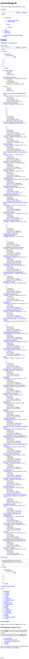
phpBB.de (16, 647)
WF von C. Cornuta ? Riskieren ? (11, 453)
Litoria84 (8, 524)
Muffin (7, 386)
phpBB (8, 646)
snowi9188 (8, 471)
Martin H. (18, 149)
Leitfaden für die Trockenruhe (11, 102)
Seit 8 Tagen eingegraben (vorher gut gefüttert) (15, 385)
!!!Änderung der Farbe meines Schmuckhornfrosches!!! (11, 234)
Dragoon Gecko (9, 273)
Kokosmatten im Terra (9, 486)
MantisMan (8, 179)
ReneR (7, 403)
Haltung (4, 40)
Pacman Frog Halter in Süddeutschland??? (13, 272)
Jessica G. (8, 283)
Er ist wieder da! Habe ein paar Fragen (13, 263)
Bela (7, 154)
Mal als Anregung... (8, 143)
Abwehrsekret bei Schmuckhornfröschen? (13, 369)
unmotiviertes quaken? (9, 169)
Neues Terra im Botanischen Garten (12, 161)
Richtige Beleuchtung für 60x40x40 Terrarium (14, 539)
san (9, 43)
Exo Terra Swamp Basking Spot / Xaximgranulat (15, 494)
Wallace (7, 221)
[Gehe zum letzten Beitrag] (18, 82)
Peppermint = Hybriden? (9, 547)
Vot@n (7, 505)
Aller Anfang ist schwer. (9, 212)
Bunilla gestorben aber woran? (11, 186)
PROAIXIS (8, 333)
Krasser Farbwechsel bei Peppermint (12, 310)
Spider (17, 491)
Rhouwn (8, 303)
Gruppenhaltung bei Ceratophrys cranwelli (14, 247)
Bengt (7, 236)
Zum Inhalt (3, 9)
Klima (5, 356)
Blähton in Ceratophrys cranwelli (11, 220)
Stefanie (7, 213)
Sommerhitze (7, 377)
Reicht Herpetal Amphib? (10, 504)
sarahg (7, 187)
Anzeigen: (4, 560)
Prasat (7, 171)
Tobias (7, 162)
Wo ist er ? (6, 531)
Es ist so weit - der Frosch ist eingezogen (13, 523)
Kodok (17, 345)
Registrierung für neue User (10, 77)
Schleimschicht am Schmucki (10, 340)
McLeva (8, 265)
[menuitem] (13, 20)
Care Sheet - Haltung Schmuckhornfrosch (13, 122)
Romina (7, 378)
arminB (17, 278)
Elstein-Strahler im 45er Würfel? (11, 194)
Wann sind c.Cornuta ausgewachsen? (12, 478)
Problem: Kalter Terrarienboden (11, 393)
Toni (17, 100)
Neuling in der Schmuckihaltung (11, 255)
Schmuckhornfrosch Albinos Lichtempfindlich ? (15, 435)
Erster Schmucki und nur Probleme (12, 348)
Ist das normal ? (7, 401)
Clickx (7, 479)
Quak (16, 43)
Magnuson (8, 321)
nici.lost (7, 341)
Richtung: (13, 561)
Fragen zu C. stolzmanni (9, 418)
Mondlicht (6, 410)
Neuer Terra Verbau (8, 470)
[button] (7, 54)
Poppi (7, 358)
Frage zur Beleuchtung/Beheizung (12, 332)
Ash (7, 78)
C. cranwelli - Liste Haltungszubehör (12, 135)
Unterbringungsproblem (9, 281)
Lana (17, 175)
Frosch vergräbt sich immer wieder (12, 461)
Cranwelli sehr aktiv (8, 177)
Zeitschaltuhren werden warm (11, 294)
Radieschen (8, 257)
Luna (7, 487)
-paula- (7, 463)
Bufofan (12, 43)
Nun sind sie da (7, 302)
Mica (7, 195)
